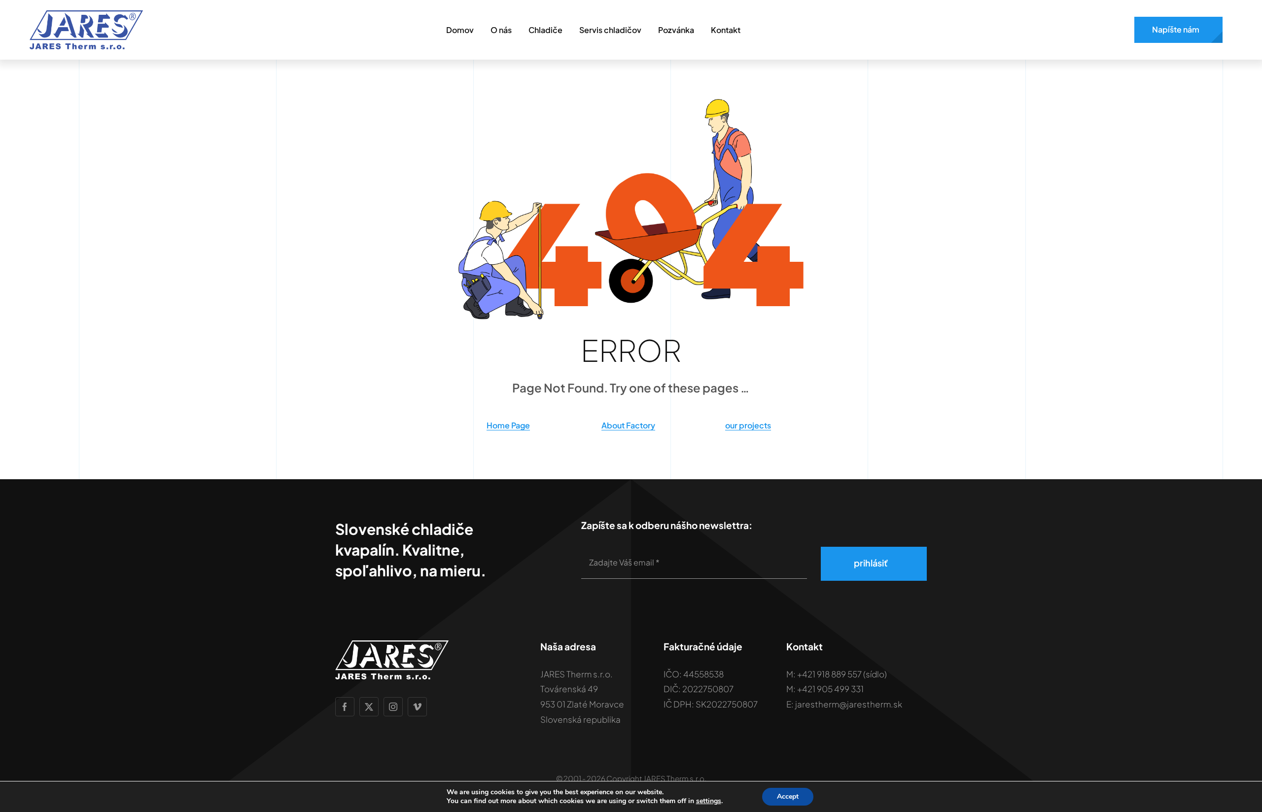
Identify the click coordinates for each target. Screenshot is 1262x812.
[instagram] (393, 706)
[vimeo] (417, 706)
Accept (788, 796)
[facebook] (344, 706)
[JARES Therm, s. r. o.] (86, 13)
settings (708, 801)
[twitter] (369, 706)
